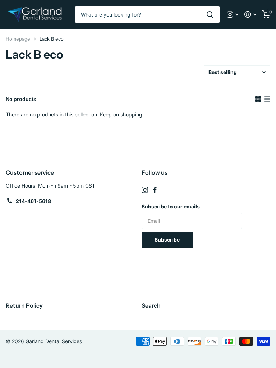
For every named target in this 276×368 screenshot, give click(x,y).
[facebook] (155, 190)
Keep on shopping (121, 114)
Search (151, 305)
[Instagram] (145, 190)
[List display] (267, 99)
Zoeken (210, 14)
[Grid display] (258, 99)
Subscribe (168, 239)
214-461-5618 (33, 201)
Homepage (18, 39)
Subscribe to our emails (171, 206)
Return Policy (24, 305)
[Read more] (233, 14)
